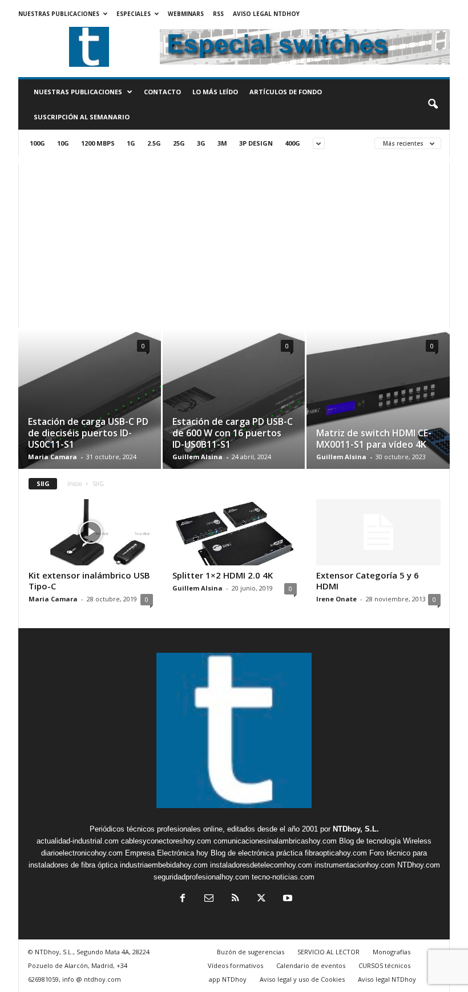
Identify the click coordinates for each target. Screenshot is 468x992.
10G (63, 143)
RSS (218, 14)
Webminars (186, 14)
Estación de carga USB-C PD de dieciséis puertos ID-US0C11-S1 (88, 433)
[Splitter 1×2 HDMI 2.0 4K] (234, 532)
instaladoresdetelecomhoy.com (261, 865)
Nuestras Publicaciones (58, 14)
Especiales (133, 14)
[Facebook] (183, 899)
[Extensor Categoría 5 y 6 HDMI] (378, 532)
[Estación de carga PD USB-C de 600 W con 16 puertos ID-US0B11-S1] (234, 402)
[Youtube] (286, 899)
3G (201, 143)
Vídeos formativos (235, 965)
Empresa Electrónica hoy (166, 853)
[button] (432, 104)
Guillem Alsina (197, 456)
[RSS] (235, 899)
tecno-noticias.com (283, 877)
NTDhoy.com (418, 865)
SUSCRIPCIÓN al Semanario (82, 117)
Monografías (391, 951)
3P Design (256, 143)
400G (292, 143)
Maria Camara (52, 456)
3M (222, 143)
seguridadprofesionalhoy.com (201, 877)
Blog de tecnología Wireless (385, 841)
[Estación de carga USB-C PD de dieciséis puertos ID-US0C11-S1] (89, 404)
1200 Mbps (98, 143)
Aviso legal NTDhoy (266, 14)
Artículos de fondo (285, 91)
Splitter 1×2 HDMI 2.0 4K (222, 575)
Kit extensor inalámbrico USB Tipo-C (89, 580)
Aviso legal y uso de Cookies (302, 979)
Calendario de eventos (310, 965)
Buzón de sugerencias (250, 951)
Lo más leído (215, 91)
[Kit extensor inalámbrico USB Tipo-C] (91, 532)
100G (37, 143)
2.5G (154, 143)
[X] (261, 899)
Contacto (162, 91)
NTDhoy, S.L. (356, 829)
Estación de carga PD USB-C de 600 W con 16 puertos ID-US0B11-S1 (232, 433)
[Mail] (209, 899)
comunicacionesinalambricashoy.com (275, 841)
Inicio (74, 484)
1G (131, 143)
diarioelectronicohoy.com (82, 853)
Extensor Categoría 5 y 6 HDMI (367, 580)
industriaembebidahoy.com (164, 865)
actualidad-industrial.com (78, 841)
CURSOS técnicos (384, 965)
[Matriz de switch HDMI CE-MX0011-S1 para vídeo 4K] (378, 398)
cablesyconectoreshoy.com (166, 841)
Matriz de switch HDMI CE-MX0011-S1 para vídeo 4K (373, 439)
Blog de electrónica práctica (256, 853)
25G (179, 143)
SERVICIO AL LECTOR (328, 951)
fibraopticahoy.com (336, 853)
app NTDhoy (228, 979)
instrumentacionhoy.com (354, 865)
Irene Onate (336, 599)
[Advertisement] (234, 243)
